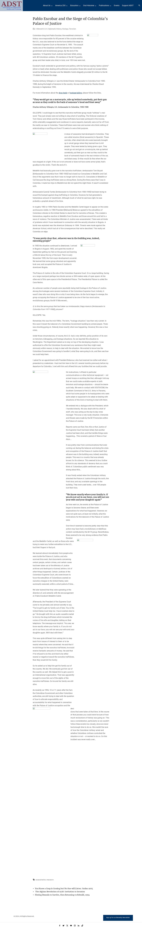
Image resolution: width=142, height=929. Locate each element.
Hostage (65, 29)
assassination (41, 880)
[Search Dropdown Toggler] (139, 5)
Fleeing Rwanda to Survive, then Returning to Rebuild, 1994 (62, 895)
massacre (50, 880)
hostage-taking (76, 93)
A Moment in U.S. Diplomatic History (48, 29)
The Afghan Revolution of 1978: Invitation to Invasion (60, 891)
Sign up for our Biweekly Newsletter (118, 917)
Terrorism (72, 29)
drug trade (63, 93)
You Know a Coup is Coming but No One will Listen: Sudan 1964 (64, 888)
